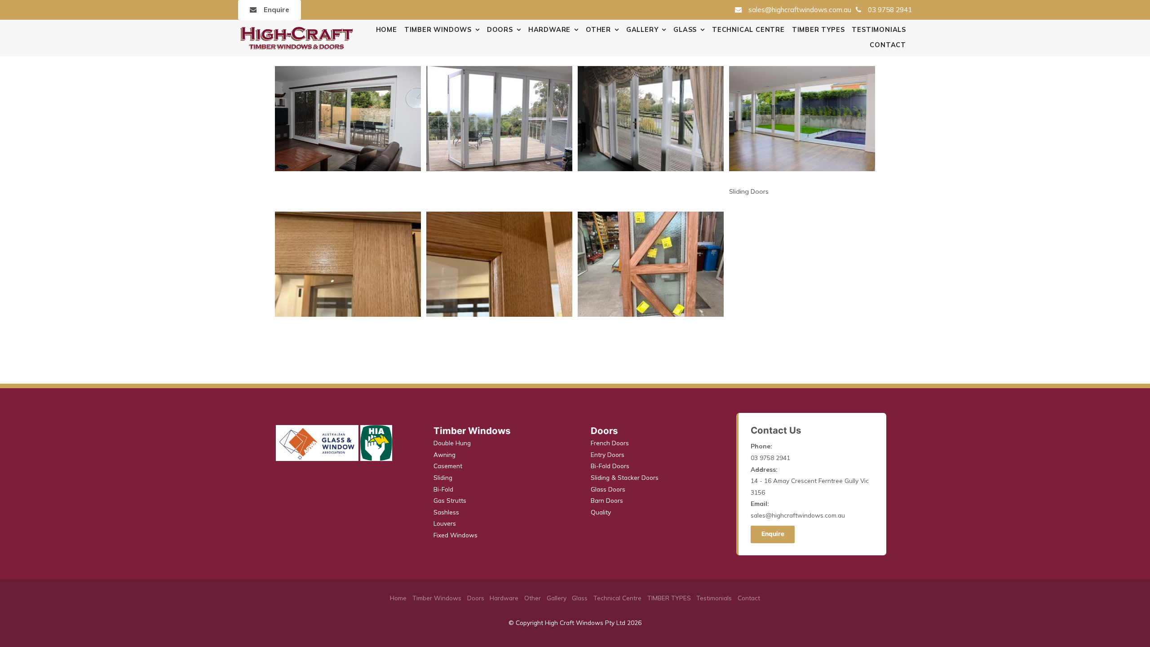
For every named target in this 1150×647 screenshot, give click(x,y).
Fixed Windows (455, 535)
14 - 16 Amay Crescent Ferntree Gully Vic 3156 (810, 480)
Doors (500, 30)
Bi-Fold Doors (610, 466)
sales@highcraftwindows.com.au (799, 9)
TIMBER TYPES (818, 30)
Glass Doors (608, 489)
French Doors (610, 443)
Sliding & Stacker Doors (625, 477)
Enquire (276, 9)
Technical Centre (748, 30)
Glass (685, 30)
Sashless (446, 512)
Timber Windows (438, 30)
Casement (447, 466)
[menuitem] (398, 598)
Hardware (549, 30)
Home (386, 30)
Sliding (442, 477)
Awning (444, 454)
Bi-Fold (443, 489)
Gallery (642, 30)
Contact (888, 45)
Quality (601, 512)
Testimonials (879, 30)
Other (598, 30)
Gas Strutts (449, 500)
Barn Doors (607, 500)
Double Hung (452, 443)
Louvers (444, 523)
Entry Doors (607, 454)
